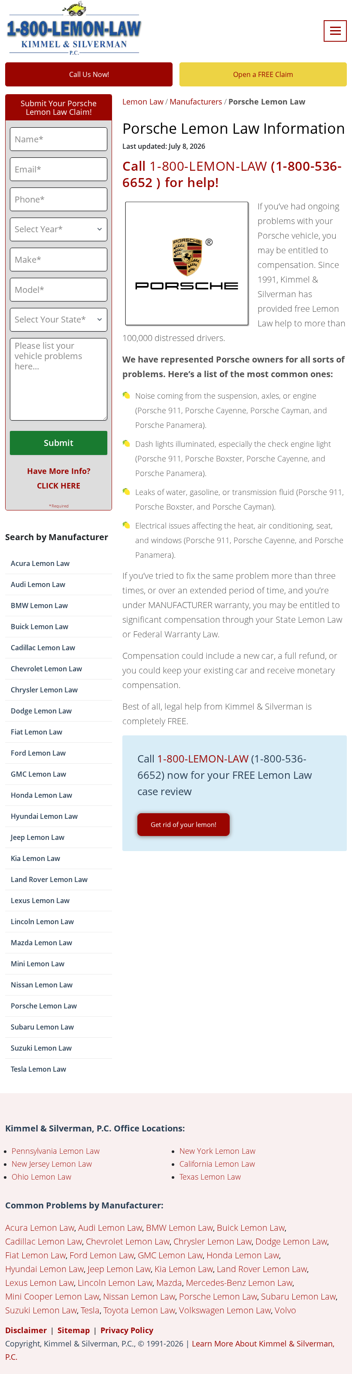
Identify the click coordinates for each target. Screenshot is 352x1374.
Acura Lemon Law (40, 563)
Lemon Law (143, 101)
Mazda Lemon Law (41, 942)
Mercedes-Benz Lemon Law (239, 1282)
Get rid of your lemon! (183, 824)
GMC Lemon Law (38, 774)
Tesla (90, 1310)
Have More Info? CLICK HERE (59, 478)
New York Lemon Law (217, 1151)
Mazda (169, 1282)
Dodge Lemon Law (41, 711)
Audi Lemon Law (38, 584)
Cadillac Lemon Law (43, 647)
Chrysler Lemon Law (44, 690)
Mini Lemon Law (37, 963)
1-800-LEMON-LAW (208, 166)
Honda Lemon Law (41, 795)
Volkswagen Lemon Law (225, 1310)
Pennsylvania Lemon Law (56, 1151)
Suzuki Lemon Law (41, 1048)
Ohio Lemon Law (41, 1176)
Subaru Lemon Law (42, 1027)
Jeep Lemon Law (37, 837)
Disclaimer (26, 1330)
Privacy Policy (126, 1330)
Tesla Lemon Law (38, 1069)
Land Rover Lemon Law (49, 879)
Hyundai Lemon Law (44, 816)
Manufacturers (196, 101)
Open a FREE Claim (263, 74)
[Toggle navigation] (335, 31)
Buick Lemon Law (39, 626)
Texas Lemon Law (210, 1176)
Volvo (285, 1310)
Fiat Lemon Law (36, 732)
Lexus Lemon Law (40, 900)
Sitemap (74, 1330)
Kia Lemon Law (35, 858)
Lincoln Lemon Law (42, 921)
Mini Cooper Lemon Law (52, 1296)
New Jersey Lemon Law (52, 1164)
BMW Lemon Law (39, 605)
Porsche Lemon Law (44, 1006)
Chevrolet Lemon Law (46, 668)
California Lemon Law (217, 1164)
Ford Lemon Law (38, 753)
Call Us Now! (89, 74)
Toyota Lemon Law (139, 1310)
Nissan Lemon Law (42, 985)
